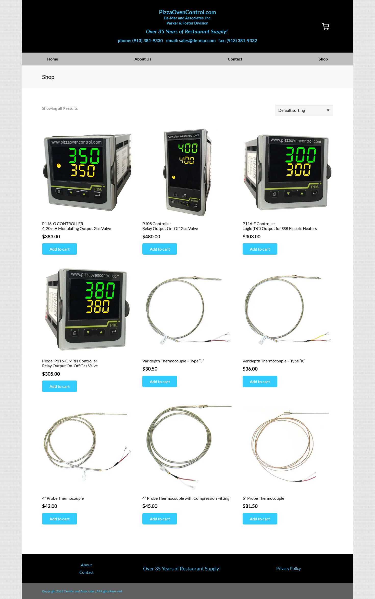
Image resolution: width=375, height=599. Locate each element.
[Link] (187, 26)
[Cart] (325, 26)
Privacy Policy (288, 568)
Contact (86, 572)
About (86, 564)
